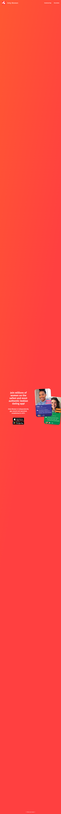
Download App (47, 3)
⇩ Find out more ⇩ (30, 812)
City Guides (56, 3)
